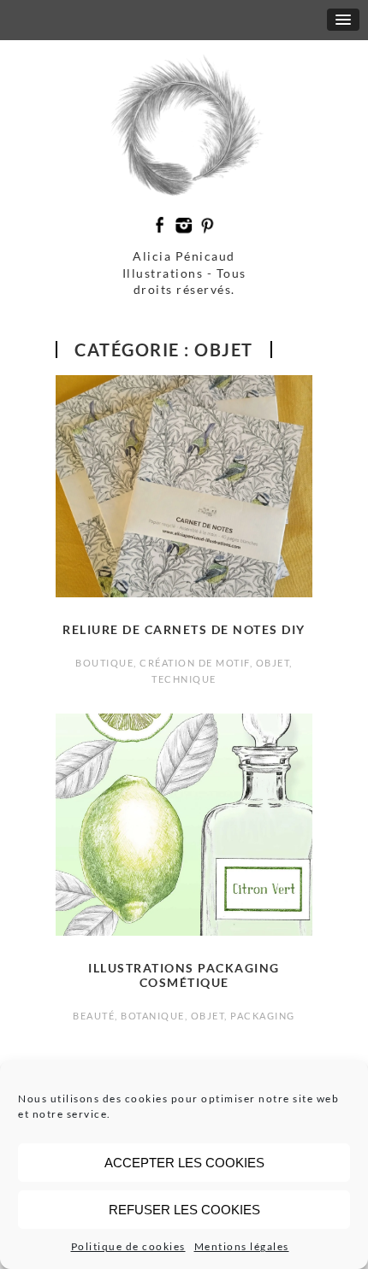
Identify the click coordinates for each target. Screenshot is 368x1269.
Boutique (104, 662)
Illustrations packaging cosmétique (184, 975)
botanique (153, 1015)
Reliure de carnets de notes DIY (184, 629)
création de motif (194, 662)
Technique (184, 678)
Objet (273, 662)
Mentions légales (241, 1246)
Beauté (94, 1015)
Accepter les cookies (184, 1162)
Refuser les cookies (184, 1209)
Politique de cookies (128, 1246)
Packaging (262, 1015)
